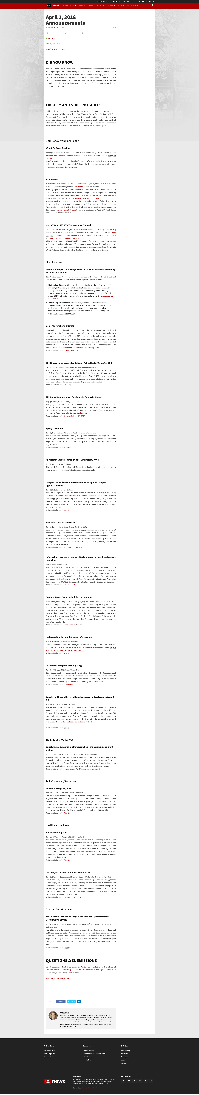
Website (67, 351)
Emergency (125, 1057)
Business (82, 5)
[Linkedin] (143, 1)
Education (110, 5)
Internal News (49, 1057)
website (72, 625)
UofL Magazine (49, 1054)
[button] (152, 5)
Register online (83, 413)
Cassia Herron (69, 769)
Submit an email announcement (94, 1054)
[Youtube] (153, 1)
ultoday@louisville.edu (89, 1088)
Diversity (124, 1054)
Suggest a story (88, 1050)
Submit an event (88, 1057)
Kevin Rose (68, 684)
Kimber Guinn (69, 547)
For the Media (87, 1060)
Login (128, 1)
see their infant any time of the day (62, 167)
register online (76, 722)
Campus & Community (95, 5)
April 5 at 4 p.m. (60, 650)
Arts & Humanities (68, 5)
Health (120, 5)
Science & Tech (131, 5)
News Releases (116, 1)
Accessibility (125, 1050)
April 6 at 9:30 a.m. (76, 650)
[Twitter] (149, 1)
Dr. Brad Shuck (69, 585)
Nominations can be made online (63, 313)
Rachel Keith (76, 897)
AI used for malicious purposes (86, 198)
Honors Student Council (66, 210)
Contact (123, 1)
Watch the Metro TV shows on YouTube (64, 238)
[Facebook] (136, 1)
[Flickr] (139, 1)
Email (66, 510)
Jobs (123, 1060)
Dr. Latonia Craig (70, 416)
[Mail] (146, 1)
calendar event (88, 769)
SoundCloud (78, 187)
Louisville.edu (103, 1083)
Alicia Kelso (51, 27)
